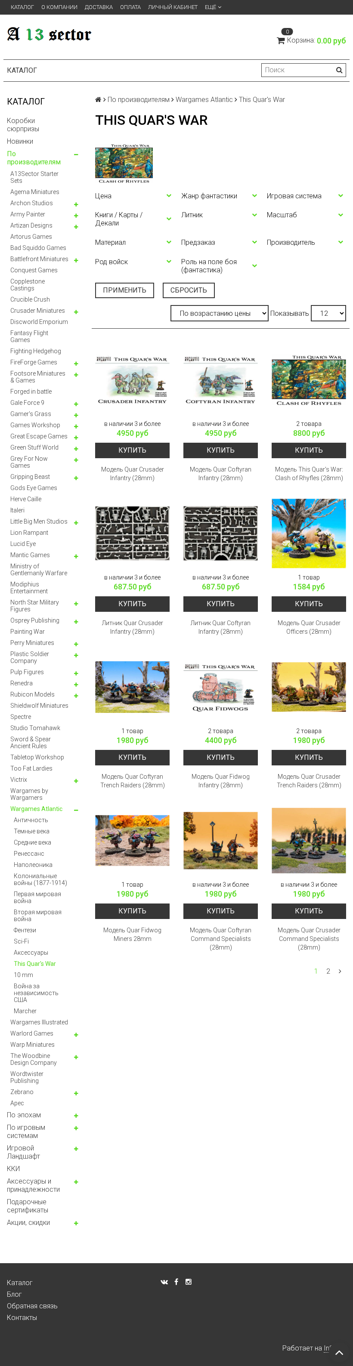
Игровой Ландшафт (23, 1152)
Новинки (20, 141)
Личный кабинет (173, 7)
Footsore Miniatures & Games (37, 377)
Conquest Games (34, 270)
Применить (124, 290)
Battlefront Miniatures (39, 259)
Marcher (25, 1011)
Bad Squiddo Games (38, 247)
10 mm (23, 974)
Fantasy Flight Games (29, 336)
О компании (59, 7)
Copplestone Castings (27, 285)
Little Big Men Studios (39, 521)
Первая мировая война (37, 897)
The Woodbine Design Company (33, 1059)
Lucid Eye (23, 543)
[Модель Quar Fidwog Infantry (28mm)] (220, 687)
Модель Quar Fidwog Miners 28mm (132, 934)
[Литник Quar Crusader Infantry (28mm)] (132, 533)
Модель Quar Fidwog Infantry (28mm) (221, 781)
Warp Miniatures (32, 1044)
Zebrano (22, 1091)
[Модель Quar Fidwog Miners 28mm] (132, 840)
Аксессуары (31, 952)
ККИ (13, 1169)
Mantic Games (30, 555)
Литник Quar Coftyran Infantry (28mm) (221, 627)
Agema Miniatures (34, 191)
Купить (132, 450)
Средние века (32, 842)
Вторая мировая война (38, 915)
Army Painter (27, 214)
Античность (31, 820)
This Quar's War (35, 963)
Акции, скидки (28, 1222)
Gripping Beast (30, 476)
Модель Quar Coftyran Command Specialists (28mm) (220, 939)
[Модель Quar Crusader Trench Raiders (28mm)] (309, 687)
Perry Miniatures (32, 642)
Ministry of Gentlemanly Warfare (38, 570)
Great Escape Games (39, 436)
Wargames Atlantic (36, 808)
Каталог (22, 7)
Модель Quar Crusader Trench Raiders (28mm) (309, 781)
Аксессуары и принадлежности (33, 1185)
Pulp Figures (27, 672)
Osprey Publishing (34, 620)
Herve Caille (25, 499)
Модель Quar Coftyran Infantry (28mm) (220, 473)
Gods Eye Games (33, 487)
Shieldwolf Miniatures (39, 705)
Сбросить (188, 290)
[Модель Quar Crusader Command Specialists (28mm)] (309, 840)
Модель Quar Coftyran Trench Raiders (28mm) (132, 781)
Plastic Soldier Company (29, 657)
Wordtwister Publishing (26, 1077)
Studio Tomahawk (35, 728)
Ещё (210, 7)
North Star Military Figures (34, 606)
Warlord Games (31, 1033)
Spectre (20, 716)
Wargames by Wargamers (29, 794)
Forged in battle (31, 391)
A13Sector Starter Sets (34, 177)
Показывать (289, 313)
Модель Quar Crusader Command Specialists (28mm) (309, 939)
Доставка (99, 7)
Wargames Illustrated (39, 1022)
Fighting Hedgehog (35, 351)
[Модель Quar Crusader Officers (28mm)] (309, 533)
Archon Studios (31, 203)
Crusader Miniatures (37, 310)
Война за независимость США (36, 993)
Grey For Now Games (29, 462)
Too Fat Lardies (31, 768)
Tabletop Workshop (37, 757)
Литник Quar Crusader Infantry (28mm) (132, 627)
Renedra (21, 683)
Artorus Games (31, 236)
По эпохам (24, 1115)
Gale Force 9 (27, 402)
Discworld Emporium (39, 321)
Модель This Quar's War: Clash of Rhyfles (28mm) (309, 473)
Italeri (17, 510)
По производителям (34, 158)
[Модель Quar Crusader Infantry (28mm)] (132, 379)
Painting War (27, 631)
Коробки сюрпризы (23, 125)
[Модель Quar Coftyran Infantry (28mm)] (220, 379)
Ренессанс (29, 853)
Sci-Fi (21, 941)
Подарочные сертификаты (27, 1206)
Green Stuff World (34, 447)
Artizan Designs (31, 225)
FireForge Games (33, 362)
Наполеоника (33, 864)
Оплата (130, 7)
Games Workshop (35, 425)
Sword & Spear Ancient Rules (30, 742)
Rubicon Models (32, 694)
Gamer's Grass (30, 413)
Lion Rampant (29, 532)
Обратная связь (32, 1306)
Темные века (32, 831)
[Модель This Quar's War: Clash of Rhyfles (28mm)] (309, 379)
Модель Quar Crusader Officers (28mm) (309, 627)
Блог (14, 1294)
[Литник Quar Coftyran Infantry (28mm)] (220, 533)
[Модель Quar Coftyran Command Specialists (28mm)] (220, 840)
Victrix (18, 779)
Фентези (25, 930)
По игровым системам (26, 1131)
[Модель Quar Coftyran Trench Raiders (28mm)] (132, 687)
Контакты (22, 1318)
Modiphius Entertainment (29, 588)
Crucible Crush (30, 299)
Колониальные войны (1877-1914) (40, 879)
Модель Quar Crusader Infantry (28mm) (132, 473)
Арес (17, 1103)
